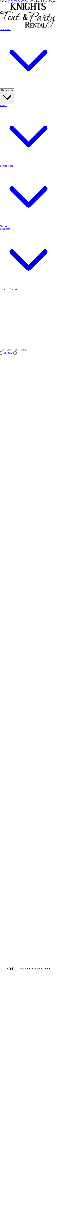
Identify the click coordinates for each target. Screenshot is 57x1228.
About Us (4, 289)
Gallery (3, 226)
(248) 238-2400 (15, 1)
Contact (13, 289)
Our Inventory (7, 90)
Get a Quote (8, 353)
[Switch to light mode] (1, 353)
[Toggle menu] (15, 353)
